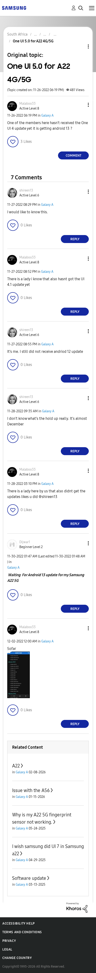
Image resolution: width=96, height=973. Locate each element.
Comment (73, 156)
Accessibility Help (18, 923)
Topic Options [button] (80, 46)
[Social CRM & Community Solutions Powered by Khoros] (76, 907)
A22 (16, 766)
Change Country (17, 958)
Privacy (9, 941)
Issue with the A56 (31, 790)
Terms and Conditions (22, 932)
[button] (80, 104)
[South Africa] (14, 7)
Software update (29, 878)
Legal (7, 949)
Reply (74, 239)
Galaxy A (47, 116)
